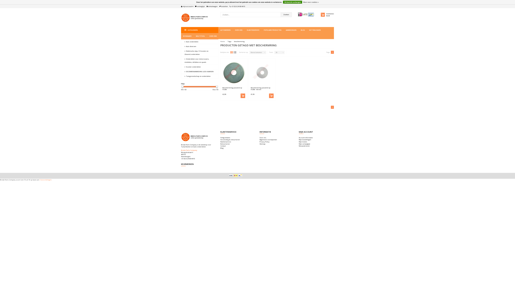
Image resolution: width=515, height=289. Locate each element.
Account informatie (306, 138)
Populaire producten (272, 30)
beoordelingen (46, 180)
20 (276, 52)
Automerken (225, 30)
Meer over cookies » (311, 2)
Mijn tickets (303, 142)
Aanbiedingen (291, 30)
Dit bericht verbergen (292, 2)
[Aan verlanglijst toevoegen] (227, 86)
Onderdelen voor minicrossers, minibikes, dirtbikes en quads (197, 60)
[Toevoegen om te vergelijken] (240, 86)
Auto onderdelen (192, 42)
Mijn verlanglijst (304, 144)
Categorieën (193, 30)
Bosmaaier (187, 36)
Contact (223, 146)
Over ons (238, 30)
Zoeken (286, 15)
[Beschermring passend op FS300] (234, 72)
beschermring (239, 41)
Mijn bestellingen (305, 140)
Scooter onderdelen (193, 67)
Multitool (200, 36)
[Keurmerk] (306, 15)
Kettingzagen (315, 30)
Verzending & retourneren (230, 140)
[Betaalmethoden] (231, 175)
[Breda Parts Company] (195, 17)
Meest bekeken (256, 52)
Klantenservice (253, 30)
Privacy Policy (264, 142)
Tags (229, 41)
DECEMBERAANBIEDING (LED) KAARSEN (200, 72)
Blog (303, 30)
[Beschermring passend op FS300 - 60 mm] (262, 72)
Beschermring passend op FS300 (232, 88)
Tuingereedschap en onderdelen (198, 76)
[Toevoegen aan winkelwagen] (243, 96)
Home (222, 41)
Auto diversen (191, 46)
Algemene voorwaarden (268, 140)
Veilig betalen (225, 138)
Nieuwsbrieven (304, 146)
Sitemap (262, 144)
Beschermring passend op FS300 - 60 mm (260, 88)
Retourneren (225, 144)
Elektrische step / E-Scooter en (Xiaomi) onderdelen (196, 52)
